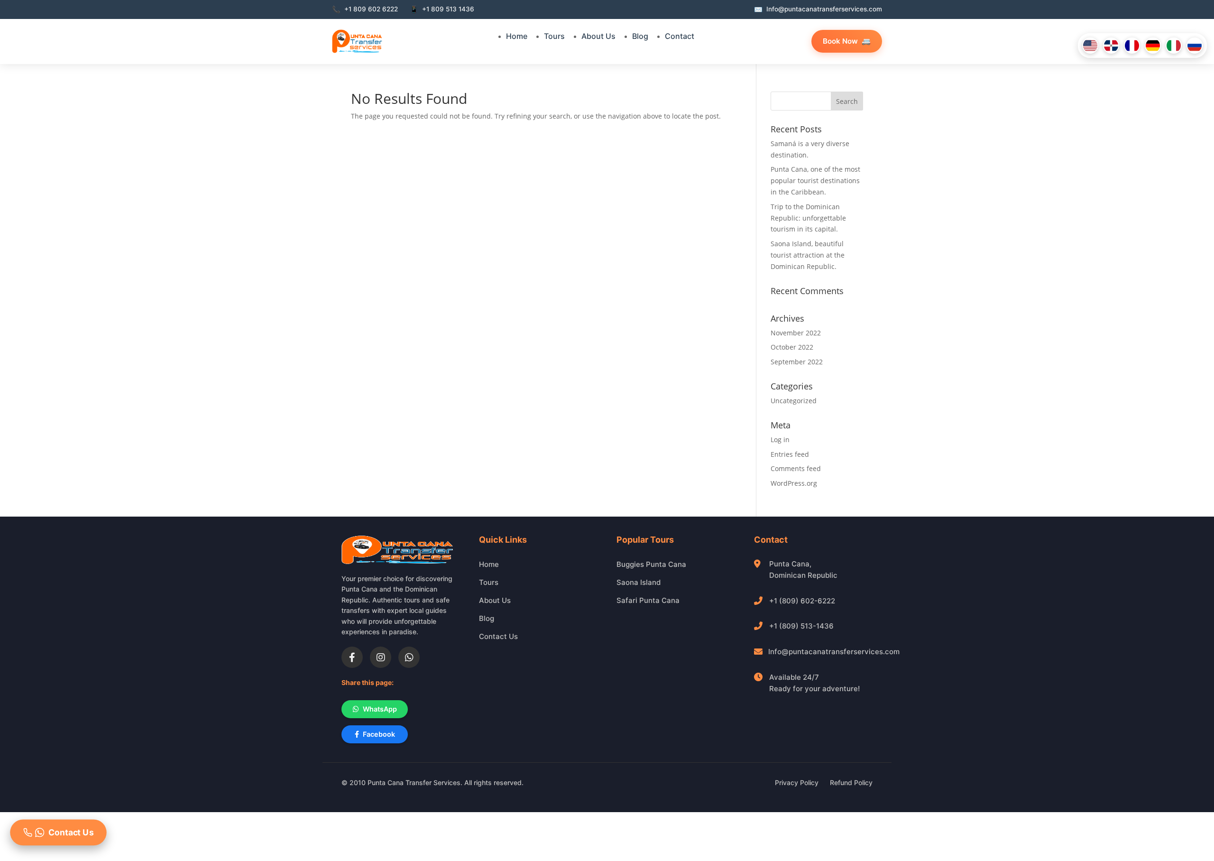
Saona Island (638, 582)
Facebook (379, 734)
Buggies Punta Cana (651, 564)
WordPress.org (794, 483)
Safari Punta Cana (648, 600)
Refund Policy (851, 782)
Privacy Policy (797, 782)
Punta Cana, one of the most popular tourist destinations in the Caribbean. (815, 180)
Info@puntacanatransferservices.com (834, 651)
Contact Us (498, 636)
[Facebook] (352, 657)
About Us (598, 36)
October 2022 (792, 347)
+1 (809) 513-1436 (801, 625)
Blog (640, 36)
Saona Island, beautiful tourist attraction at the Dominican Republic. (808, 255)
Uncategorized (794, 400)
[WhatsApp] (409, 657)
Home (516, 36)
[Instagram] (380, 657)
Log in (780, 439)
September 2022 (797, 361)
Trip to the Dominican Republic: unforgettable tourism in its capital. (808, 218)
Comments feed (796, 468)
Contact (679, 36)
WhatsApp (380, 709)
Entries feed (790, 454)
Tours (554, 36)
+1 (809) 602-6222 (802, 600)
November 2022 (796, 332)
